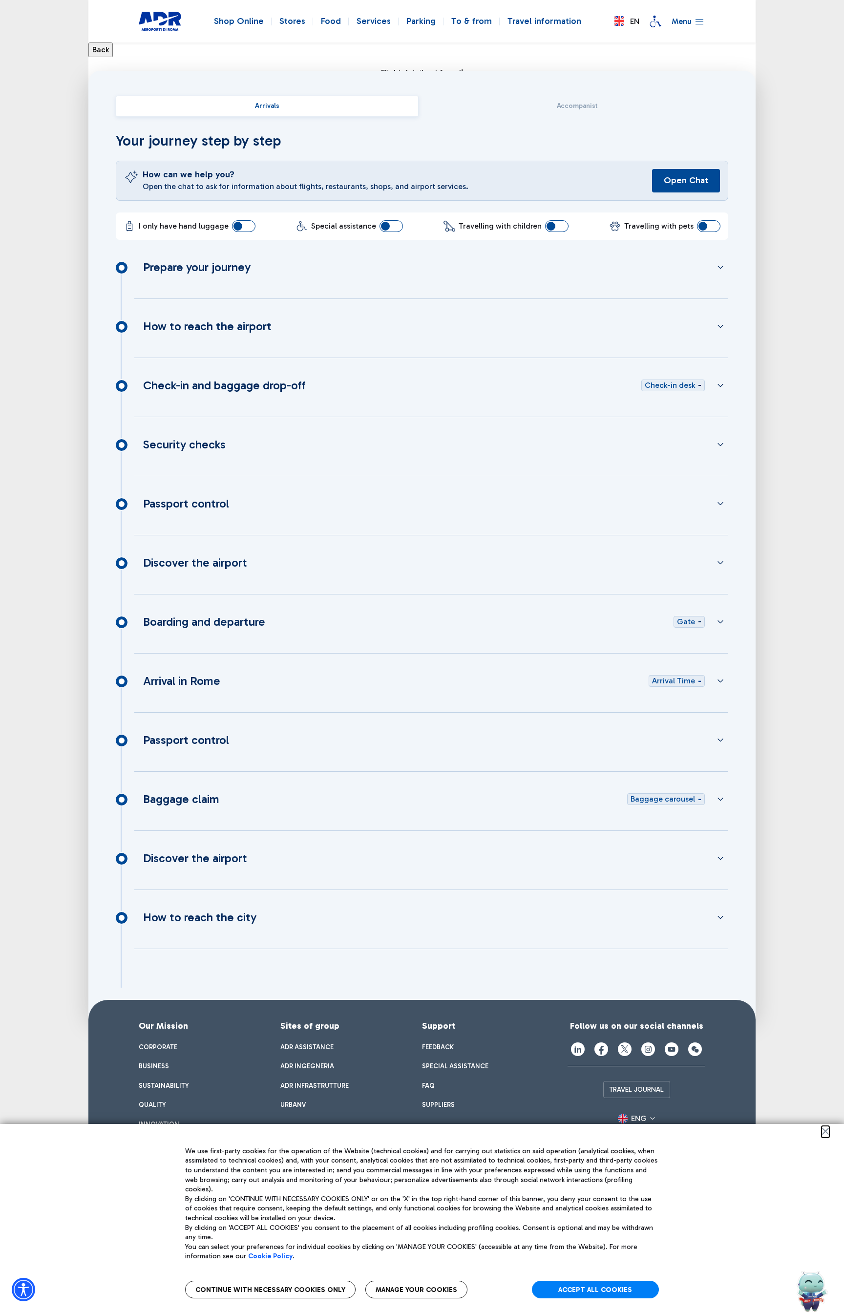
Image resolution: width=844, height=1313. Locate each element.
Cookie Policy (270, 1256)
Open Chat (686, 180)
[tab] (267, 106)
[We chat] (695, 1049)
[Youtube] (671, 1049)
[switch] (243, 226)
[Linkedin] (578, 1049)
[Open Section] (720, 267)
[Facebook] (601, 1049)
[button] (626, 21)
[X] (625, 1049)
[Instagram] (648, 1049)
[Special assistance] (655, 21)
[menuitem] (158, 1047)
